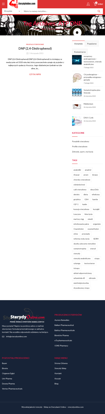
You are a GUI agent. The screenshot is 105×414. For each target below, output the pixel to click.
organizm (97, 224)
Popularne (92, 44)
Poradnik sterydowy (80, 141)
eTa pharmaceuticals (63, 340)
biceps (95, 175)
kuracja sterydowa (81, 209)
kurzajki (96, 209)
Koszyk (58, 378)
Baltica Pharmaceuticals (65, 330)
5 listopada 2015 (36, 53)
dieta (86, 194)
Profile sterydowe (35, 44)
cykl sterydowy (80, 189)
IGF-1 (76, 204)
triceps (77, 268)
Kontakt (58, 373)
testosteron (89, 263)
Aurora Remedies (62, 320)
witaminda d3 (79, 278)
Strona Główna (61, 363)
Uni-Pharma (7, 378)
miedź (90, 219)
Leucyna (77, 214)
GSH (86, 199)
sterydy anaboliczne (82, 258)
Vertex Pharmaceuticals (12, 388)
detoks (77, 194)
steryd (93, 248)
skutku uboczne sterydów (85, 243)
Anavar (77, 175)
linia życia (88, 214)
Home (37, 29)
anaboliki (77, 170)
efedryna (96, 194)
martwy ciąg (79, 219)
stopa (96, 258)
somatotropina (80, 248)
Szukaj (99, 11)
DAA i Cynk (88, 117)
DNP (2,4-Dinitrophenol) (35, 48)
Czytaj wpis (35, 74)
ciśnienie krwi (79, 184)
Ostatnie (78, 44)
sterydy (77, 253)
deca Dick (94, 189)
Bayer (4, 363)
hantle (95, 199)
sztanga (77, 263)
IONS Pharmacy (61, 345)
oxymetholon (93, 229)
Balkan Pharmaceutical (64, 325)
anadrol (88, 170)
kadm (84, 204)
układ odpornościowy (83, 273)
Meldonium (88, 104)
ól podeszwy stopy (81, 288)
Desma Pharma (8, 383)
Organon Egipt (8, 373)
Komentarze (80, 52)
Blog (44, 29)
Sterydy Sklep (60, 368)
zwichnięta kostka (81, 283)
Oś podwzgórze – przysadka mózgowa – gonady (93, 77)
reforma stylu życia (81, 239)
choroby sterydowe (82, 180)
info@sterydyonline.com (16, 336)
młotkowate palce (81, 224)
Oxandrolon (79, 229)
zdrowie (92, 278)
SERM (95, 239)
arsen (86, 175)
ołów (76, 234)
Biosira (5, 368)
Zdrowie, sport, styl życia (82, 151)
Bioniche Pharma (62, 335)
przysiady (86, 234)
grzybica (77, 199)
